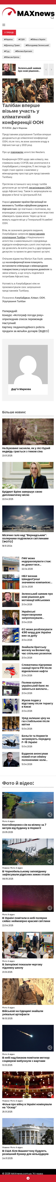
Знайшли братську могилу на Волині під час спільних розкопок (37, 650)
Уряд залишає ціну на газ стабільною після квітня (36, 721)
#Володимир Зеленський (37, 45)
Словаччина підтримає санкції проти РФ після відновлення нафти (37, 668)
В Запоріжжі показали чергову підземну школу (22, 966)
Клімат (34, 297)
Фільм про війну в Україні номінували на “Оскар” (27, 1105)
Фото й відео (8, 821)
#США (21, 39)
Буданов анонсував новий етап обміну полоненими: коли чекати (35, 758)
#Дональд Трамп (12, 45)
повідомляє (17, 152)
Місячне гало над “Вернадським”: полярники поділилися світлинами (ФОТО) (25, 538)
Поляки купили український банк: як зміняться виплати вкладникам (35, 687)
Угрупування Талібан (14, 301)
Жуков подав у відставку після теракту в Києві (37, 703)
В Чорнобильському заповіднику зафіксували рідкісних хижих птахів (26, 872)
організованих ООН (40, 187)
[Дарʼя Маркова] (28, 364)
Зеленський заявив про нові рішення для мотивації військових (29, 72)
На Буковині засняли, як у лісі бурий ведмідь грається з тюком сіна (26, 449)
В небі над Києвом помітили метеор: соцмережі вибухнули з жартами (26, 1059)
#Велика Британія (23, 51)
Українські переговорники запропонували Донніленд (32, 616)
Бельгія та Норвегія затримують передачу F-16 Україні (36, 739)
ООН (42, 297)
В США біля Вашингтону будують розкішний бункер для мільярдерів (25, 1152)
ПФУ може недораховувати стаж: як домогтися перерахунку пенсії (36, 563)
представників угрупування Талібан (23, 235)
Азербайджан (22, 297)
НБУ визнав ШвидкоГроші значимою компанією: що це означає (36, 580)
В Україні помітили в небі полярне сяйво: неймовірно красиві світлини (26, 919)
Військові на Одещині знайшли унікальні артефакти (22, 1012)
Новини (6, 868)
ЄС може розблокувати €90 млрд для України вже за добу (37, 632)
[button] (46, 69)
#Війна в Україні (37, 39)
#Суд (6, 51)
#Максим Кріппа (11, 57)
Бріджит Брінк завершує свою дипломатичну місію (22, 493)
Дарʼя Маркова (20, 128)
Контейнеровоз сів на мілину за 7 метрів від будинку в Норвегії (24, 826)
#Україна (8, 39)
